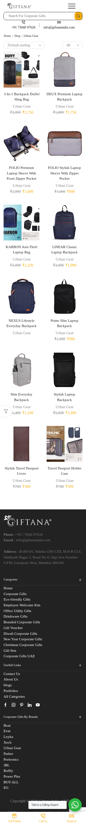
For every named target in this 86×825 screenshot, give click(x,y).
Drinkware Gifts (15, 616)
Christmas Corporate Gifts (23, 645)
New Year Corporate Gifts (23, 639)
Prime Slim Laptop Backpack (64, 323)
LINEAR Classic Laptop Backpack (64, 249)
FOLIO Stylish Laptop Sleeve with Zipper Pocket (64, 173)
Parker (8, 754)
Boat (7, 725)
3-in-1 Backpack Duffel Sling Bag (21, 96)
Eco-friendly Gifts (17, 599)
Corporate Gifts (15, 594)
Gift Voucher (13, 628)
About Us (11, 679)
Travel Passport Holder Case (64, 470)
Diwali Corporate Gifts (20, 633)
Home (7, 36)
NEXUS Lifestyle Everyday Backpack (21, 323)
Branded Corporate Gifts (22, 622)
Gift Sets (10, 650)
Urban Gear (22, 106)
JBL (7, 765)
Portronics (11, 759)
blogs (8, 685)
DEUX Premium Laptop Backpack (64, 96)
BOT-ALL (11, 782)
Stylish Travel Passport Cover (21, 470)
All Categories (14, 696)
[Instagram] (14, 705)
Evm (7, 731)
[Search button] (78, 16)
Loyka (8, 737)
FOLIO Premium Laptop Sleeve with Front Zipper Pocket (21, 173)
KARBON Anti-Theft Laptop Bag (21, 249)
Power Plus (12, 776)
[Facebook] (5, 705)
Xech (7, 742)
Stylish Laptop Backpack (64, 396)
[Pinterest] (21, 705)
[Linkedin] (30, 705)
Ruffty (8, 771)
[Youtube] (38, 705)
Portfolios (11, 691)
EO (6, 788)
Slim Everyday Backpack (21, 396)
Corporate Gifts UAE (19, 656)
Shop (17, 36)
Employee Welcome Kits (22, 605)
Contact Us (12, 674)
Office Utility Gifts (17, 611)
